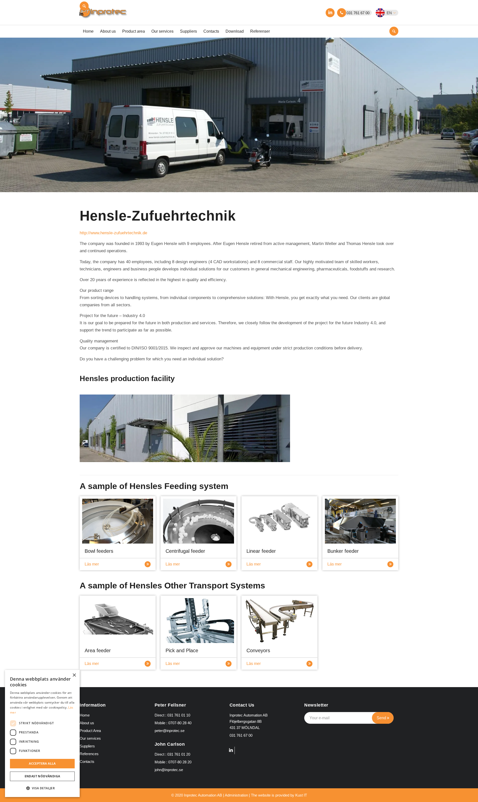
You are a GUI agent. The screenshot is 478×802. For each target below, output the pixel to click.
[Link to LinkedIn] (330, 12)
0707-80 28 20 (179, 762)
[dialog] (42, 733)
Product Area (90, 730)
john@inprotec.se (169, 770)
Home (85, 715)
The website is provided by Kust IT (279, 795)
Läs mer (92, 564)
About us (87, 723)
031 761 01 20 (178, 754)
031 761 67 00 (358, 13)
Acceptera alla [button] (42, 763)
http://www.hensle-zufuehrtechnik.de (113, 233)
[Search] (84, 5)
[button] (390, 13)
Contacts (87, 761)
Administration (236, 795)
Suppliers (87, 746)
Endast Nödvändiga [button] (42, 776)
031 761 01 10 (178, 715)
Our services (90, 738)
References (89, 754)
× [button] (74, 675)
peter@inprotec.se (169, 730)
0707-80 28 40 (179, 723)
